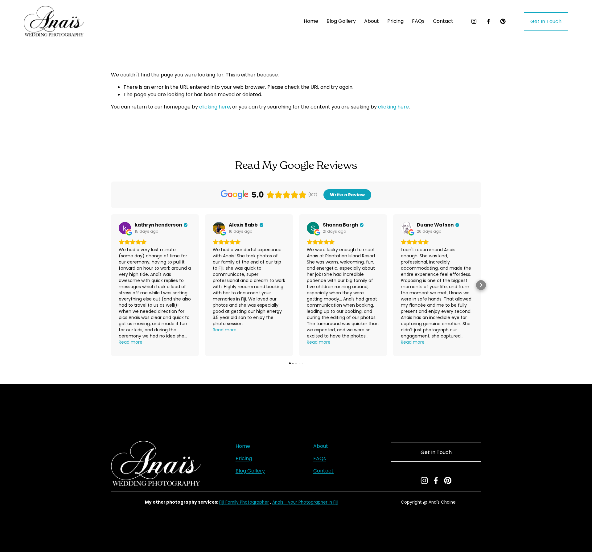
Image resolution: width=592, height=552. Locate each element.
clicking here (214, 106)
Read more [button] (130, 342)
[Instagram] (474, 21)
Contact (443, 21)
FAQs (418, 21)
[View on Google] (125, 228)
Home (311, 21)
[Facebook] (488, 21)
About (371, 21)
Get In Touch (545, 21)
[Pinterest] (503, 21)
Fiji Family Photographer (244, 502)
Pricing (244, 458)
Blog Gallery (341, 21)
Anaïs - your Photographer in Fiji (305, 502)
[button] (111, 285)
